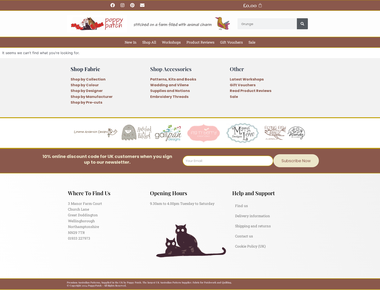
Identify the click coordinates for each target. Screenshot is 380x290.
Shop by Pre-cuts (86, 102)
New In (131, 42)
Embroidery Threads (169, 96)
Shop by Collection (88, 79)
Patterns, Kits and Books (173, 79)
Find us (241, 205)
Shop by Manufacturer (92, 96)
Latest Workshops (247, 79)
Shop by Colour (85, 85)
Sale (251, 42)
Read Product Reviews (250, 90)
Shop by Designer (87, 90)
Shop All (149, 42)
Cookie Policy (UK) (250, 246)
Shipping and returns (253, 226)
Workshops (171, 42)
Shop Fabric (85, 68)
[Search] (302, 23)
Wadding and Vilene (169, 85)
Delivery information (252, 215)
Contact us (244, 236)
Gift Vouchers (231, 42)
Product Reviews (200, 42)
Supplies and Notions (170, 90)
